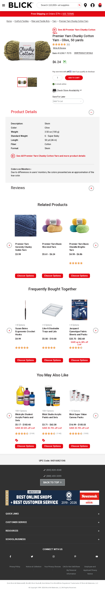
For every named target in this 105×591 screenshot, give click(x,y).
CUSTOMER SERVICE (16, 522)
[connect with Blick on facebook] (10, 558)
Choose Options (25, 275)
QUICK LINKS (12, 513)
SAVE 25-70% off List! (79, 428)
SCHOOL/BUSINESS (16, 539)
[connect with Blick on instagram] (53, 558)
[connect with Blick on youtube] (97, 558)
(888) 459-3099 (53, 476)
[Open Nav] (3, 5)
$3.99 (18, 254)
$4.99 (18, 338)
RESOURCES (12, 530)
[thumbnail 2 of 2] (32, 82)
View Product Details (83, 53)
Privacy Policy (15, 567)
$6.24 (56, 62)
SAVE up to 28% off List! (79, 343)
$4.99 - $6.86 (75, 254)
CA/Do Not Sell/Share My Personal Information (71, 570)
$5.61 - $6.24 (48, 254)
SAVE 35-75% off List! (52, 428)
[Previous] (9, 245)
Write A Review (59, 48)
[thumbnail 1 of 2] (22, 82)
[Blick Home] (21, 5)
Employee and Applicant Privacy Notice (90, 570)
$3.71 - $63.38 (49, 424)
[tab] (52, 112)
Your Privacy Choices (52, 567)
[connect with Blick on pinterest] (75, 558)
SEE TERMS (68, 14)
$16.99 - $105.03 (77, 424)
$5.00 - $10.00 (49, 338)
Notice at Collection (33, 567)
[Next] (95, 245)
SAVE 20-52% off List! (25, 428)
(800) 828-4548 (53, 470)
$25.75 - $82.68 (77, 338)
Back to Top (51, 482)
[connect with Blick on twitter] (32, 558)
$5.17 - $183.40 (23, 424)
